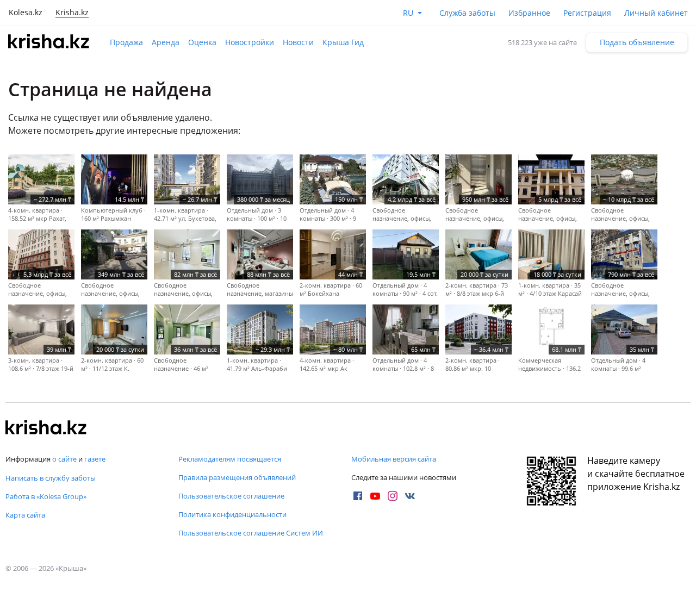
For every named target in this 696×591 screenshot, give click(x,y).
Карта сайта (25, 515)
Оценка (202, 42)
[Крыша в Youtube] (375, 495)
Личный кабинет (656, 13)
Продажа (126, 42)
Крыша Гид (343, 42)
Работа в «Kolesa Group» (45, 496)
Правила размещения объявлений (237, 477)
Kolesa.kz (25, 12)
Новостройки (249, 42)
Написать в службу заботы (50, 478)
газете (94, 459)
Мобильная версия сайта (393, 459)
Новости (298, 42)
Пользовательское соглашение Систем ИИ (250, 533)
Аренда (165, 42)
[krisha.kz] (46, 428)
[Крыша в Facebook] (357, 495)
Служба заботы (467, 13)
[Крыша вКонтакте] (410, 495)
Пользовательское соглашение (231, 496)
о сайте (64, 459)
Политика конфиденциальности (232, 514)
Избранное (529, 13)
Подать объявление (637, 42)
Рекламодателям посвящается (229, 459)
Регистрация (587, 13)
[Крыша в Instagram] (392, 495)
